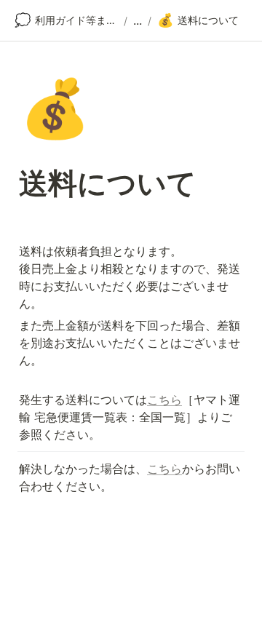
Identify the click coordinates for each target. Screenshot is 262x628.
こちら (164, 399)
